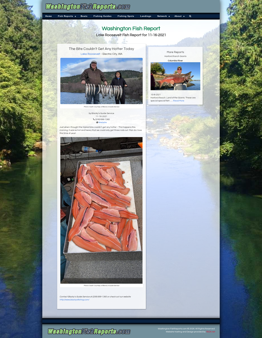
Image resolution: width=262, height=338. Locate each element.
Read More (178, 101)
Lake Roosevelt (90, 54)
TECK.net (210, 332)
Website (103, 122)
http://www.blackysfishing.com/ (74, 300)
